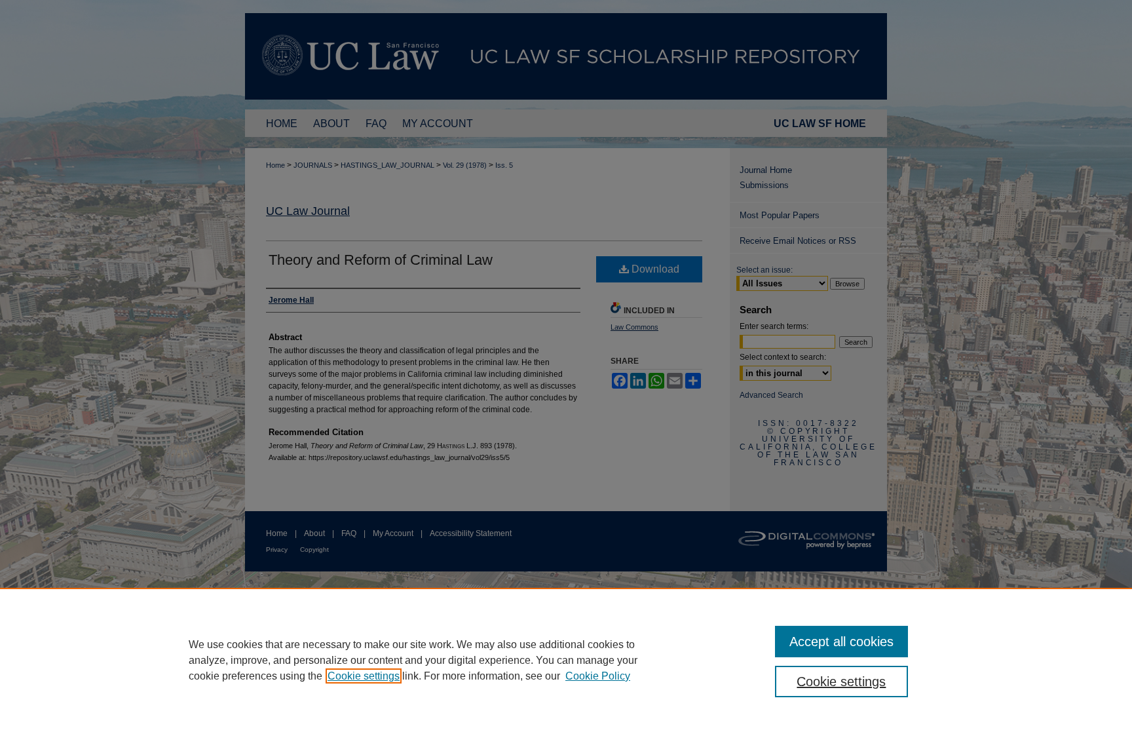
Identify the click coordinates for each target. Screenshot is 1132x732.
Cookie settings (364, 676)
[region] (566, 660)
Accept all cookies (841, 641)
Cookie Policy (597, 676)
